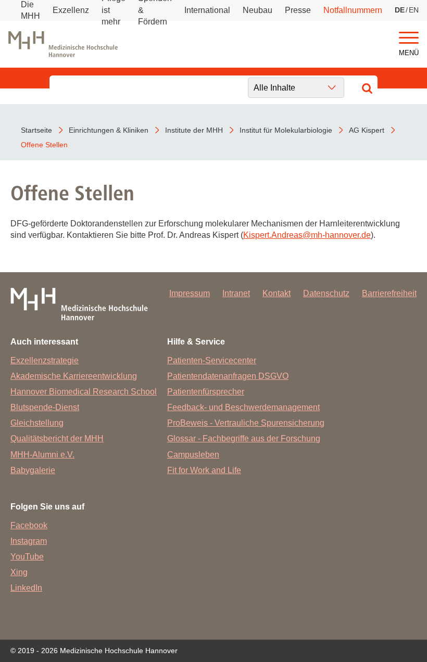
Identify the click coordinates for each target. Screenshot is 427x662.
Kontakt (276, 293)
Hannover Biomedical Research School (83, 391)
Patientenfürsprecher (205, 391)
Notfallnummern (352, 10)
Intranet (236, 293)
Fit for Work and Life (204, 470)
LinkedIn (26, 587)
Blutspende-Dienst (44, 407)
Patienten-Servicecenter (211, 360)
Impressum (189, 293)
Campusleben (193, 454)
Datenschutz (326, 293)
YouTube (27, 556)
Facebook (28, 525)
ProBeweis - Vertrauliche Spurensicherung (245, 422)
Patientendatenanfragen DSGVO (227, 376)
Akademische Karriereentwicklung (73, 376)
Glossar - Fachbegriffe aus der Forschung (243, 438)
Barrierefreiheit (389, 293)
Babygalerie (32, 470)
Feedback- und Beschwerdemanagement (243, 407)
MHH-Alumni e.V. (42, 454)
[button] (409, 38)
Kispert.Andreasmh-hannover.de (307, 235)
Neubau (257, 10)
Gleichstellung (37, 422)
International (207, 10)
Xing (19, 572)
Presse (298, 10)
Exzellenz (71, 10)
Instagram (28, 541)
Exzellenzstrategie (44, 360)
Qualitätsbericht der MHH (57, 438)
